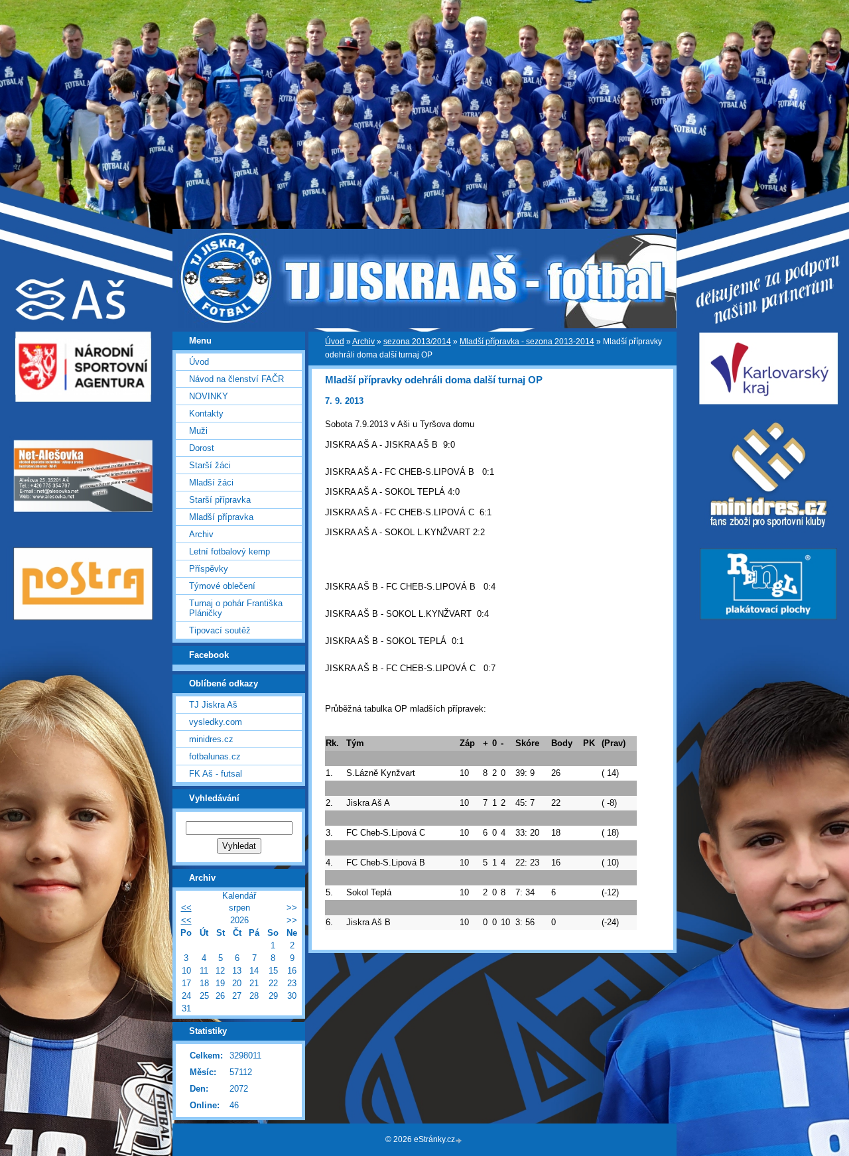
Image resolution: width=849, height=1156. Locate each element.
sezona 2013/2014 (417, 342)
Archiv (363, 342)
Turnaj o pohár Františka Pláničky (236, 608)
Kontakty (206, 413)
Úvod (334, 342)
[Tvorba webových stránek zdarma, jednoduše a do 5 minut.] (459, 1140)
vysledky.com (215, 722)
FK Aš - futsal (215, 774)
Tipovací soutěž (220, 630)
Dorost (201, 448)
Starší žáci (210, 465)
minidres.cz (211, 739)
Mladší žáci (211, 482)
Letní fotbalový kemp (229, 551)
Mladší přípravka (221, 517)
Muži (198, 431)
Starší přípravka (220, 500)
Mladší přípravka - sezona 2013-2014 (527, 342)
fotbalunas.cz (215, 756)
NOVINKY (208, 396)
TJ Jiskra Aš (213, 705)
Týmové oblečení (222, 586)
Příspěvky (208, 569)
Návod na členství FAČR (236, 379)
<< (186, 908)
